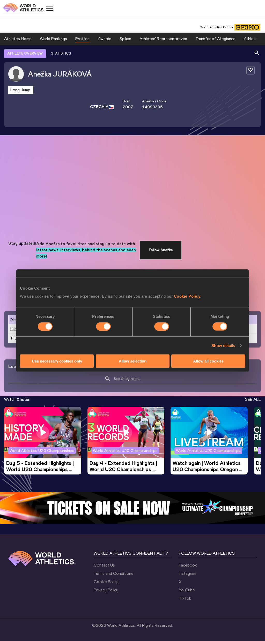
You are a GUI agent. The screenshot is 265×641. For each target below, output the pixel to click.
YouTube (187, 589)
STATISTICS (61, 53)
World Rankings (53, 38)
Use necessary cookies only (57, 361)
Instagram (187, 573)
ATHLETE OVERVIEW (25, 53)
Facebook (188, 565)
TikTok (185, 598)
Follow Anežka (161, 250)
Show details (223, 345)
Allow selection (132, 361)
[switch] (103, 326)
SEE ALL (253, 399)
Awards (104, 38)
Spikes (125, 38)
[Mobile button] (50, 8)
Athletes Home (18, 38)
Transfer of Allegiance (215, 38)
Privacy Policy (106, 589)
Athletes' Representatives (163, 38)
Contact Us (104, 565)
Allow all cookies (208, 361)
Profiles (82, 38)
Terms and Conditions (113, 573)
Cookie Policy (187, 296)
